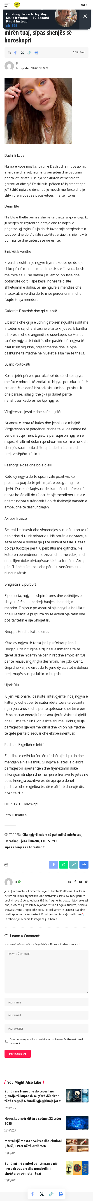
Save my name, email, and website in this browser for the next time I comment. (46, 1041)
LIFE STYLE (49, 841)
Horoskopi (12, 841)
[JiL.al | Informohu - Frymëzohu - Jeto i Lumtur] (17, 5)
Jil (17, 63)
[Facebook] (75, 882)
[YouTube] (81, 882)
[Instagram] (86, 882)
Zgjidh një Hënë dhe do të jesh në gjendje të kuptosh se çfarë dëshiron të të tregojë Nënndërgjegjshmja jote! (33, 1096)
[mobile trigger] (8, 5)
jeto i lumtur (30, 841)
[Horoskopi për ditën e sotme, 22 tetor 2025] (77, 1123)
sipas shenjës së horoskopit (25, 847)
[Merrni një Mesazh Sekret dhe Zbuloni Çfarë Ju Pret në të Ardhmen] (77, 1145)
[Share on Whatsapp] (63, 865)
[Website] (70, 882)
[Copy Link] (29, 52)
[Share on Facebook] (15, 52)
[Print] (36, 52)
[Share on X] (22, 52)
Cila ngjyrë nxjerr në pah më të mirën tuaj (52, 835)
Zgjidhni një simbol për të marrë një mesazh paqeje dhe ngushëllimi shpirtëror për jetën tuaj (31, 1168)
